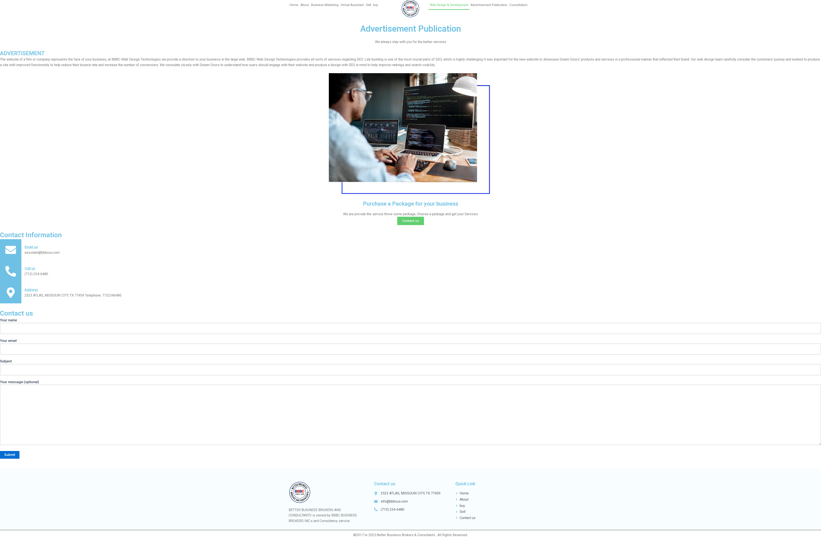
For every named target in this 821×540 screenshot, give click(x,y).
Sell (368, 5)
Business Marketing (324, 5)
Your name (8, 320)
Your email (8, 341)
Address (31, 290)
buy (375, 5)
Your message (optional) (19, 382)
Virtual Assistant (352, 5)
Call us (30, 268)
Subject (6, 361)
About (304, 5)
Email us (31, 247)
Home (294, 5)
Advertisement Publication (489, 5)
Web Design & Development (449, 5)
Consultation (518, 5)
